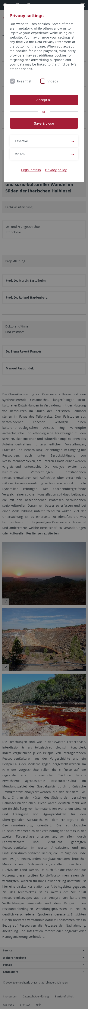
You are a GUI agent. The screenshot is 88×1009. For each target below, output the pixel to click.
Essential (24, 81)
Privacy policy (56, 170)
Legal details (31, 170)
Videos (52, 81)
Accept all (43, 100)
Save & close (44, 123)
